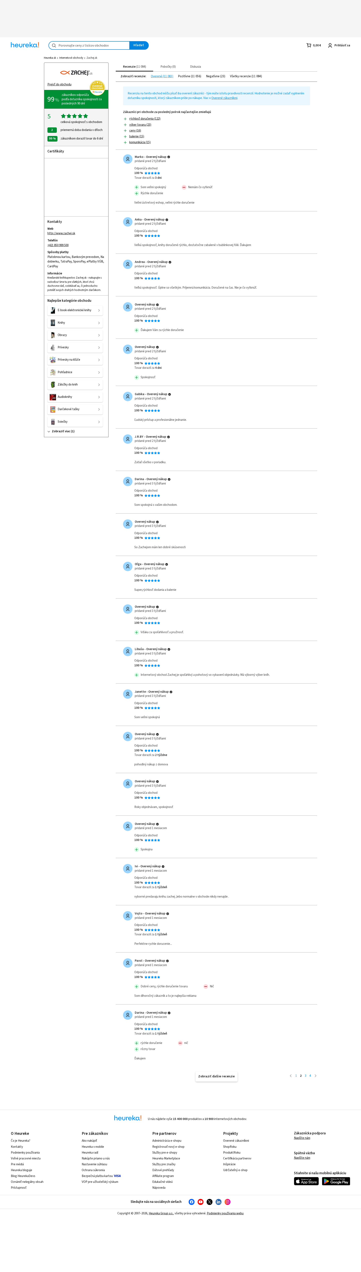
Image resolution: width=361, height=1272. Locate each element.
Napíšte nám (302, 1138)
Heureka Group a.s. (161, 1213)
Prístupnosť (19, 1188)
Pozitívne (184, 76)
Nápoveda (158, 1188)
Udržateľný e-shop (235, 1170)
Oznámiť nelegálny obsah (27, 1182)
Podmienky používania (25, 1152)
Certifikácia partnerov (237, 1158)
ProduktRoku (231, 1152)
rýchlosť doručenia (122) (144, 119)
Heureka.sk (50, 58)
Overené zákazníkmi (224, 98)
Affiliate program (163, 1176)
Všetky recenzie (241, 76)
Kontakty (17, 1147)
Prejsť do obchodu (59, 84)
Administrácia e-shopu (166, 1141)
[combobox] (89, 45)
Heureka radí (90, 1152)
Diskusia (195, 67)
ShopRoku (229, 1147)
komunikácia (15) (140, 142)
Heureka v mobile (93, 1147)
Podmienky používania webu (225, 1213)
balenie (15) (136, 136)
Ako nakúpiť (89, 1141)
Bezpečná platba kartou (97, 1176)
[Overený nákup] (168, 157)
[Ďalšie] (315, 1076)
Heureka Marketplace (166, 1158)
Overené (157, 76)
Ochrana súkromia (93, 1170)
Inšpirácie (229, 1164)
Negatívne (213, 76)
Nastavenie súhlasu (94, 1164)
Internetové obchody (71, 58)
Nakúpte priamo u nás (96, 1158)
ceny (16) (135, 130)
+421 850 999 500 (58, 245)
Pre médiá (17, 1164)
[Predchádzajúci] (290, 1076)
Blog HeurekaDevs (23, 1176)
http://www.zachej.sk (61, 233)
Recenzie (134, 67)
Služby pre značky (163, 1164)
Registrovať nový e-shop (168, 1147)
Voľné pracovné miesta (26, 1158)
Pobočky (167, 67)
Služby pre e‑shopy (164, 1152)
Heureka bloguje (21, 1170)
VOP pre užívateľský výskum (100, 1182)
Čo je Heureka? (20, 1141)
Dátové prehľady (163, 1170)
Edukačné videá (162, 1182)
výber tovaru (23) (140, 125)
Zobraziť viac (61, 431)
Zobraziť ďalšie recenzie (216, 1076)
